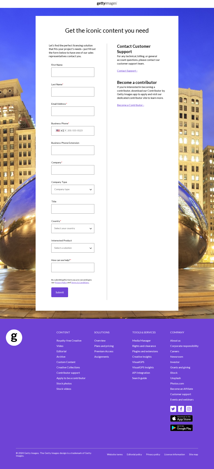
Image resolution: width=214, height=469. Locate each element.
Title (53, 201)
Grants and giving (180, 367)
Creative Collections (68, 367)
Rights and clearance (144, 345)
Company (56, 162)
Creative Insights (142, 356)
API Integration (141, 372)
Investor (175, 361)
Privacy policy (153, 454)
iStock (174, 372)
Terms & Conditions (80, 282)
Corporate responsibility (184, 345)
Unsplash (175, 378)
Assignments (101, 356)
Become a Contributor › (130, 105)
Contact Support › (127, 70)
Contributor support (68, 372)
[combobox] (61, 130)
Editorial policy (134, 454)
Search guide (139, 378)
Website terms (115, 454)
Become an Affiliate (181, 388)
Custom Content (66, 361)
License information (174, 454)
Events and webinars (182, 399)
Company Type (59, 182)
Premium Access (103, 351)
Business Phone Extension (65, 142)
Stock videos (64, 388)
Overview (99, 340)
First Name (57, 64)
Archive (61, 356)
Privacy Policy (61, 282)
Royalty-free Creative (69, 340)
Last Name (56, 84)
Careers (174, 351)
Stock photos (64, 383)
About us (175, 340)
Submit (60, 292)
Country (55, 221)
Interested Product (61, 240)
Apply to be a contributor (71, 378)
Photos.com (177, 383)
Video (60, 345)
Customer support (180, 394)
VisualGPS (138, 361)
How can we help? (60, 260)
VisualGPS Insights (143, 367)
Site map (193, 454)
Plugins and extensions (145, 351)
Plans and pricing (104, 345)
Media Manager (141, 340)
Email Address (58, 103)
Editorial (61, 351)
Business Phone (59, 123)
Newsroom (176, 356)
